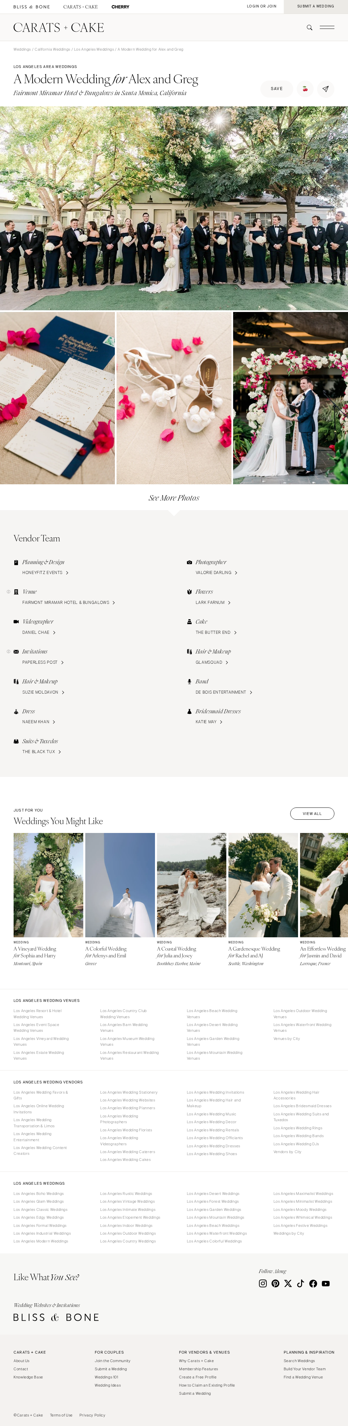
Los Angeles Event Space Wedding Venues (36, 1027)
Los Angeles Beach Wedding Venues (212, 1014)
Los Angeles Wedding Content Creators (40, 1150)
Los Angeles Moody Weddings (300, 1209)
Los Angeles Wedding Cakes (125, 1160)
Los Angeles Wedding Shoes (212, 1154)
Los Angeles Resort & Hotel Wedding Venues (38, 1014)
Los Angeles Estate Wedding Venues (39, 1055)
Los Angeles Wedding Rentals (213, 1130)
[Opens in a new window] (32, 7)
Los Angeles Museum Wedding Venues (127, 1041)
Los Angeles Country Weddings (128, 1241)
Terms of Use (61, 1415)
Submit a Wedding (111, 1369)
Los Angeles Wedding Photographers (119, 1119)
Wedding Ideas (108, 1385)
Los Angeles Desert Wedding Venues (212, 1027)
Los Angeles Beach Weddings (213, 1225)
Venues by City (287, 1039)
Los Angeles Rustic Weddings (126, 1194)
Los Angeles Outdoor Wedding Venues (300, 1014)
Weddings (22, 49)
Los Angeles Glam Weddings (39, 1201)
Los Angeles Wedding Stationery (129, 1092)
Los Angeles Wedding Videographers (119, 1141)
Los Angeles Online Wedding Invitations (39, 1109)
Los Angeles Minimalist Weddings (303, 1201)
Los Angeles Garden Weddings (214, 1209)
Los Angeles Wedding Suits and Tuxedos (301, 1117)
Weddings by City (289, 1233)
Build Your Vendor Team (305, 1369)
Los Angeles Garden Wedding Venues (213, 1041)
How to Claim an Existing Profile (207, 1385)
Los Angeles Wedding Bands (299, 1136)
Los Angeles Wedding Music (212, 1114)
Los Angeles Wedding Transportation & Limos (34, 1123)
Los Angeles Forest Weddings (213, 1201)
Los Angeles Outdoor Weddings (128, 1233)
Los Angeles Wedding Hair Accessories (297, 1095)
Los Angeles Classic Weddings (41, 1209)
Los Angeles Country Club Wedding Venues (123, 1014)
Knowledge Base (28, 1377)
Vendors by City (288, 1152)
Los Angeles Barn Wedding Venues (124, 1027)
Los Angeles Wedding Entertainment (33, 1137)
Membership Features (198, 1369)
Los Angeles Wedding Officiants (215, 1138)
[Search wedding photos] (120, 7)
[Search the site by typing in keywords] (306, 27)
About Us (22, 1361)
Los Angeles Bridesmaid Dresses (303, 1106)
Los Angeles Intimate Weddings (127, 1209)
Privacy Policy (93, 1415)
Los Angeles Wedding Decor (212, 1122)
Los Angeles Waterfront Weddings (217, 1233)
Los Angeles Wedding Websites (127, 1100)
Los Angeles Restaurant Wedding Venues (129, 1055)
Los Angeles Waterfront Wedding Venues (303, 1027)
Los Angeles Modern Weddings (41, 1241)
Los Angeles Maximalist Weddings (303, 1194)
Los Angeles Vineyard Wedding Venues (41, 1041)
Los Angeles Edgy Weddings (39, 1217)
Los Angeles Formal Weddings (40, 1225)
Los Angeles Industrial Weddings (42, 1233)
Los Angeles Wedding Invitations (215, 1092)
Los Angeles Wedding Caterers (127, 1152)
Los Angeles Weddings (94, 49)
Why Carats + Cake (196, 1361)
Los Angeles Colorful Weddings (214, 1241)
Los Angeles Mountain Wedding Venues (215, 1055)
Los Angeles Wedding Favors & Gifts (41, 1095)
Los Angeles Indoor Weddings (126, 1225)
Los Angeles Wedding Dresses (213, 1146)
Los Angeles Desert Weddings (213, 1194)
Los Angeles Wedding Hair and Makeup (214, 1103)
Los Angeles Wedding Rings (298, 1128)
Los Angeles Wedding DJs (296, 1144)
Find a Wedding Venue (303, 1377)
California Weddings (52, 49)
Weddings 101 (106, 1377)
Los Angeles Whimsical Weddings (303, 1217)
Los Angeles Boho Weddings (39, 1194)
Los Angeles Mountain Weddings (215, 1217)
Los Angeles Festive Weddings (301, 1225)
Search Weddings (299, 1361)
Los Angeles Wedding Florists (126, 1130)
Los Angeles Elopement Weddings (130, 1217)
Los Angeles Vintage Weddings (127, 1201)
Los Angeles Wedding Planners (127, 1108)
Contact (21, 1369)
